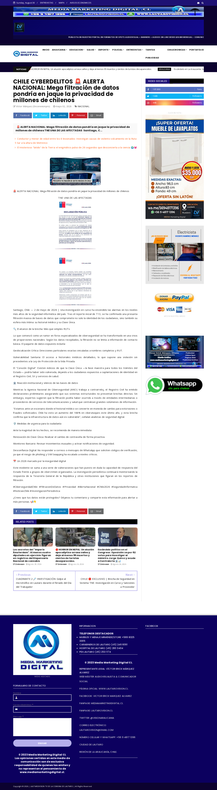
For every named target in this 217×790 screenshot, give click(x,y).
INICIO (45, 49)
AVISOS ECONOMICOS (80, 2)
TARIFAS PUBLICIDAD (152, 53)
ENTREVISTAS (46, 2)
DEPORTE (103, 49)
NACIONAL (83, 106)
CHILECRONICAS (176, 49)
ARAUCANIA (58, 49)
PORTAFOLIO (196, 49)
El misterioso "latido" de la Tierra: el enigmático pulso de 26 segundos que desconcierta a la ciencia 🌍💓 (77, 147)
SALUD (90, 49)
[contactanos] (175, 394)
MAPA (61, 2)
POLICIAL (117, 49)
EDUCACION (76, 49)
